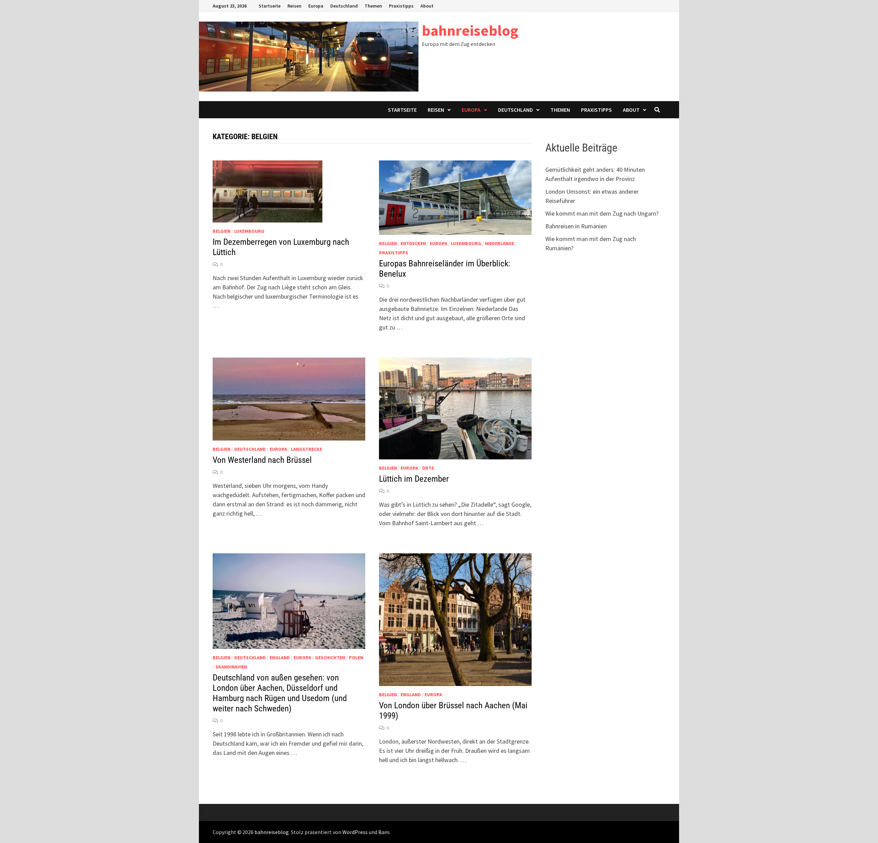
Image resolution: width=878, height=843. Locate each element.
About (427, 6)
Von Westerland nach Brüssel (262, 460)
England (280, 657)
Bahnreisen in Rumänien (576, 226)
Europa (315, 6)
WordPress (355, 832)
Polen (356, 657)
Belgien (221, 231)
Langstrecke (306, 449)
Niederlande (499, 243)
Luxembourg (249, 231)
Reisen (294, 6)
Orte (428, 468)
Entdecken (413, 243)
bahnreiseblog (470, 30)
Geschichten (330, 657)
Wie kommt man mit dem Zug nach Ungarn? (601, 213)
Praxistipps (401, 6)
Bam (383, 832)
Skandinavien (231, 667)
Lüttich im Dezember (414, 479)
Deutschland (344, 6)
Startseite (270, 6)
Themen (373, 6)
